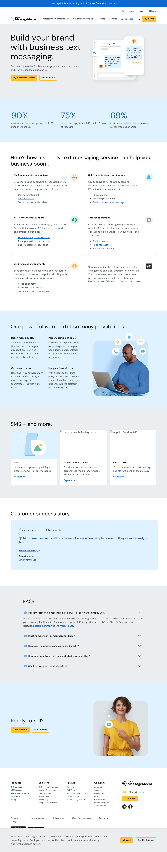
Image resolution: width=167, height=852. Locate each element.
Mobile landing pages (20, 793)
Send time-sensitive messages (109, 202)
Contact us (99, 793)
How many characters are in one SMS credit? (53, 646)
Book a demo (48, 77)
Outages (14, 821)
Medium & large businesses (50, 790)
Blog (96, 796)
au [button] (123, 11)
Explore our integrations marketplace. (53, 625)
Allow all (126, 840)
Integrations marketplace (49, 802)
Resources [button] (100, 18)
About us (98, 787)
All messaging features (76, 799)
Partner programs (101, 802)
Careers (97, 790)
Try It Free (149, 18)
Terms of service (37, 818)
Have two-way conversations (34, 237)
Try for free (130, 798)
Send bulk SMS (26, 198)
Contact (113, 18)
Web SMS (71, 790)
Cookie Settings (146, 840)
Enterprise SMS (45, 793)
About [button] (132, 11)
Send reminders (101, 241)
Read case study (28, 550)
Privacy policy (16, 818)
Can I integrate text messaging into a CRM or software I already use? (66, 612)
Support (143, 11)
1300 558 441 (131, 19)
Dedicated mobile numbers (78, 793)
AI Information (100, 806)
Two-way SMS (73, 796)
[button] (139, 18)
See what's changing (105, 3)
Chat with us (136, 792)
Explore (18, 476)
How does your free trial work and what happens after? (59, 656)
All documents (58, 818)
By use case (44, 796)
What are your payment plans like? (47, 666)
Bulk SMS (70, 787)
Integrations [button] (63, 18)
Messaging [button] (48, 18)
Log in (153, 11)
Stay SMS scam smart (81, 818)
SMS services (16, 787)
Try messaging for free (24, 77)
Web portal (15, 796)
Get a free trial (20, 729)
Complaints (103, 818)
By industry (43, 799)
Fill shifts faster (101, 244)
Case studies (99, 799)
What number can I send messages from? (51, 635)
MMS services (16, 790)
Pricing (89, 18)
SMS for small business (48, 787)
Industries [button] (77, 18)
